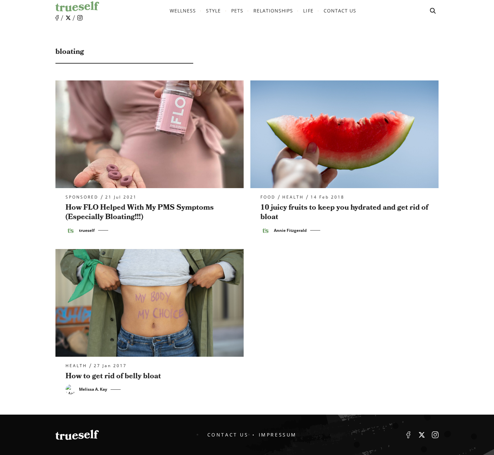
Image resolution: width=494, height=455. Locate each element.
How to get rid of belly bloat (113, 376)
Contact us (340, 10)
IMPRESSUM (278, 434)
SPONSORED (82, 197)
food (268, 197)
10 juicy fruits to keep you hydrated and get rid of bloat (344, 212)
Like (57, 18)
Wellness (183, 10)
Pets (237, 10)
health (293, 197)
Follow (68, 18)
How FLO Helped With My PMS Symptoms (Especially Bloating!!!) (140, 212)
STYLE (213, 10)
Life (308, 10)
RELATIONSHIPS (273, 10)
